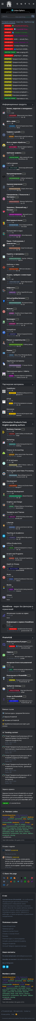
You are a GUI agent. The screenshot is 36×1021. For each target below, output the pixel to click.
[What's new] (25, 4)
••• (33, 854)
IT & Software (12, 460)
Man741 (20, 260)
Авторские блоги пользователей (19, 662)
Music (9, 574)
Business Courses (14, 429)
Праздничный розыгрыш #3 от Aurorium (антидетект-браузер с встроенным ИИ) (20, 85)
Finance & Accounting (15, 450)
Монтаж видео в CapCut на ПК (22, 147)
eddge (22, 692)
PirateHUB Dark (7, 1011)
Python (28, 17)
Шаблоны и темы (13, 264)
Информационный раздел (17, 642)
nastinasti (18, 415)
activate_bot (18, 518)
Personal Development (15, 491)
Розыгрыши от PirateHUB (17, 675)
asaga (17, 435)
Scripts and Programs (15, 554)
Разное (9, 350)
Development (12, 481)
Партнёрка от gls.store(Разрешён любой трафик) (23, 98)
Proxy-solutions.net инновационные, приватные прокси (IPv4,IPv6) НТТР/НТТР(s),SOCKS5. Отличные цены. (21, 36)
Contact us (27, 1011)
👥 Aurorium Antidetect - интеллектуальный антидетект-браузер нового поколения (21, 49)
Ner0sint (8, 850)
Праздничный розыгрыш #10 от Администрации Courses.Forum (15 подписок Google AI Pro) (20, 69)
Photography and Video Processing (20, 471)
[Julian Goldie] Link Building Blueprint (23, 433)
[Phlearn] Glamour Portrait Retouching (23, 506)
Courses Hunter (21, 477)
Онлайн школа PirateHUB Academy (14, 941)
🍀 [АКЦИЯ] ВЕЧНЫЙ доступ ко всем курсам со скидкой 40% (20, 26)
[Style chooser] (33, 4)
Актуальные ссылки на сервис (18, 613)
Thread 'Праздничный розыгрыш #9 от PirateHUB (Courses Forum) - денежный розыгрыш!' (18, 766)
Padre (22, 148)
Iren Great (24, 226)
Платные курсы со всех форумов (13, 939)
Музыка (10, 309)
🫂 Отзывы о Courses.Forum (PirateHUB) (20, 32)
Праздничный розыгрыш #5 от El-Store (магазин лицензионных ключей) (20, 62)
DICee (18, 128)
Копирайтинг (11, 329)
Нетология (10, 409)
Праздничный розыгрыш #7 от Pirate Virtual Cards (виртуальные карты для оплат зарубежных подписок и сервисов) (20, 79)
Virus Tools (19, 466)
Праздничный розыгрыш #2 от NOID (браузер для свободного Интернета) (20, 65)
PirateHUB (7, 637)
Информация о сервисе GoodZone (20, 622)
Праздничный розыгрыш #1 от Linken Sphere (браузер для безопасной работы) (20, 89)
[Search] (29, 4)
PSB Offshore (22, 159)
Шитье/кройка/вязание (16, 298)
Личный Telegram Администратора (14, 946)
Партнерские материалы (13, 384)
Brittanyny (8, 857)
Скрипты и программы (15, 254)
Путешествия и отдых (15, 231)
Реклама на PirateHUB (11, 720)
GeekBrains (11, 388)
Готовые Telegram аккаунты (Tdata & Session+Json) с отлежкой (21, 46)
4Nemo (18, 580)
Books (9, 585)
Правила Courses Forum (10, 931)
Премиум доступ (8, 929)
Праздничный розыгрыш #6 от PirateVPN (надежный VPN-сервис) (20, 72)
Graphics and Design (14, 502)
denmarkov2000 (25, 648)
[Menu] (2, 3)
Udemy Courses (21, 377)
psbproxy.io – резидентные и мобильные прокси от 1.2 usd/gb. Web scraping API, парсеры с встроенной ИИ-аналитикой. (21, 55)
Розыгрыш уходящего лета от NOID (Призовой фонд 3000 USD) (20, 95)
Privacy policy (5, 1014)
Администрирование (14, 184)
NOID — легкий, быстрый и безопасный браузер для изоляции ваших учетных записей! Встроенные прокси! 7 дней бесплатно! (21, 39)
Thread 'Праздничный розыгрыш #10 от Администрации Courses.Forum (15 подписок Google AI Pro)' (18, 738)
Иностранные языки (14, 220)
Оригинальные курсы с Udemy (18, 371)
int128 (22, 671)
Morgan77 (18, 487)
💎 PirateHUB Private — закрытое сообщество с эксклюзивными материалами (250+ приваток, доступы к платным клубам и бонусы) (21, 29)
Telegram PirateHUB (8, 943)
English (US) (19, 1011)
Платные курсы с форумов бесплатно (17, 713)
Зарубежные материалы (15, 361)
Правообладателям (8, 926)
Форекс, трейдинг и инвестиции (19, 275)
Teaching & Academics (15, 533)
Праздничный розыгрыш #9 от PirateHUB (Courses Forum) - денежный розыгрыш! (20, 75)
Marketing (10, 440)
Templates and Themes (15, 512)
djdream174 (19, 394)
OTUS (9, 399)
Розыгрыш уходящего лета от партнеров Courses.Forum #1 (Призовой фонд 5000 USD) (20, 92)
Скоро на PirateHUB (14, 696)
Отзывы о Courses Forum (10, 934)
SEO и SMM (11, 121)
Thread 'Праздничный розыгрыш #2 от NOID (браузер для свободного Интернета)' (18, 777)
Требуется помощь (14, 686)
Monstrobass (19, 508)
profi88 (22, 658)
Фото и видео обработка (16, 142)
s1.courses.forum (15, 803)
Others (9, 595)
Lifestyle (10, 523)
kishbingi (18, 446)
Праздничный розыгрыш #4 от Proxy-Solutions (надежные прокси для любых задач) (20, 82)
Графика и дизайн (13, 132)
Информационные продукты (14, 104)
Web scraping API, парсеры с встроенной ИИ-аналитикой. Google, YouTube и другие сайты (23, 52)
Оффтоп (10, 652)
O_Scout (19, 456)
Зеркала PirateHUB (10, 717)
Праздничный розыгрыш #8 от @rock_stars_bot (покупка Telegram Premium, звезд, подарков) (20, 59)
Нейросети (11, 288)
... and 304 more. (6, 837)
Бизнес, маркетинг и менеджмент (19, 108)
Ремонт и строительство (16, 340)
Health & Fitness (13, 564)
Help (12, 1014)
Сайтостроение (12, 163)
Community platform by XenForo (18, 1018)
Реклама (5, 936)
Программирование (14, 174)
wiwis (18, 169)
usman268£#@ (20, 570)
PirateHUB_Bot (23, 682)
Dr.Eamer (18, 367)
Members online (11, 812)
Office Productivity (14, 543)
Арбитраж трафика (14, 153)
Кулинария (11, 319)
